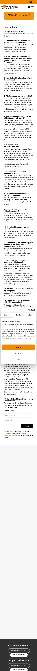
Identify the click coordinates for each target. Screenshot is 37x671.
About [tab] (30, 315)
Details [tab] (18, 315)
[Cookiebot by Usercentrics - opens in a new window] (26, 310)
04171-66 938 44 (19, 655)
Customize (17, 353)
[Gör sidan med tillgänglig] (31, 1)
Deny (18, 359)
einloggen (27, 426)
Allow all (18, 347)
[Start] (11, 7)
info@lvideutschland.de (12, 435)
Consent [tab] (6, 315)
